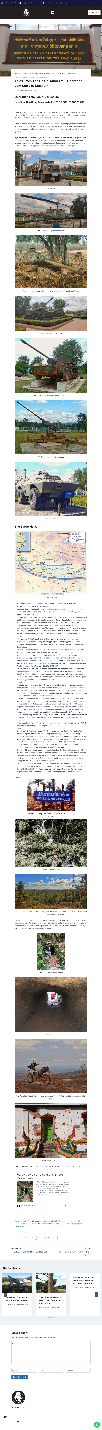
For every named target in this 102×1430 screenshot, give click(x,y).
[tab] (47, 1317)
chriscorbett (20, 90)
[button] (52, 12)
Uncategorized (41, 77)
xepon (60, 1238)
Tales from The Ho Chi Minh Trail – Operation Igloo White (50, 1300)
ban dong (19, 1238)
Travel (32, 77)
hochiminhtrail (30, 1238)
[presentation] (17, 1283)
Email (42, 1370)
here (64, 1221)
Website (70, 1370)
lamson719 (41, 1238)
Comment (17, 1343)
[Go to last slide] (5, 1294)
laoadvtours (51, 1238)
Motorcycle (23, 77)
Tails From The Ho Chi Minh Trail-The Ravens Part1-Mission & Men (84, 1280)
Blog (16, 77)
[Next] (96, 1294)
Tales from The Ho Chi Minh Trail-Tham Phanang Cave (75, 1252)
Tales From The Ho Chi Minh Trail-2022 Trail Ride (29, 1252)
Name (15, 1370)
